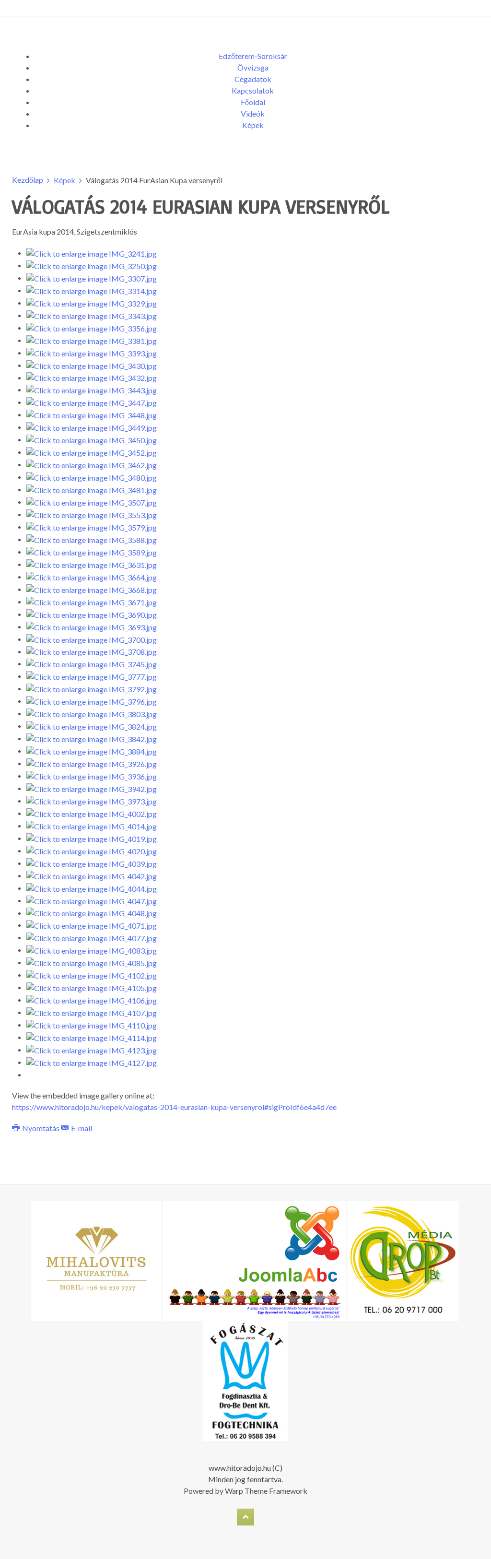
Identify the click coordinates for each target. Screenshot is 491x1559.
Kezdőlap (27, 179)
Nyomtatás (41, 1128)
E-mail (81, 1128)
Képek (64, 180)
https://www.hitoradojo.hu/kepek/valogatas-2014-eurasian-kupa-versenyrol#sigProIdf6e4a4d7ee (174, 1106)
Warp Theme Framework (266, 1490)
